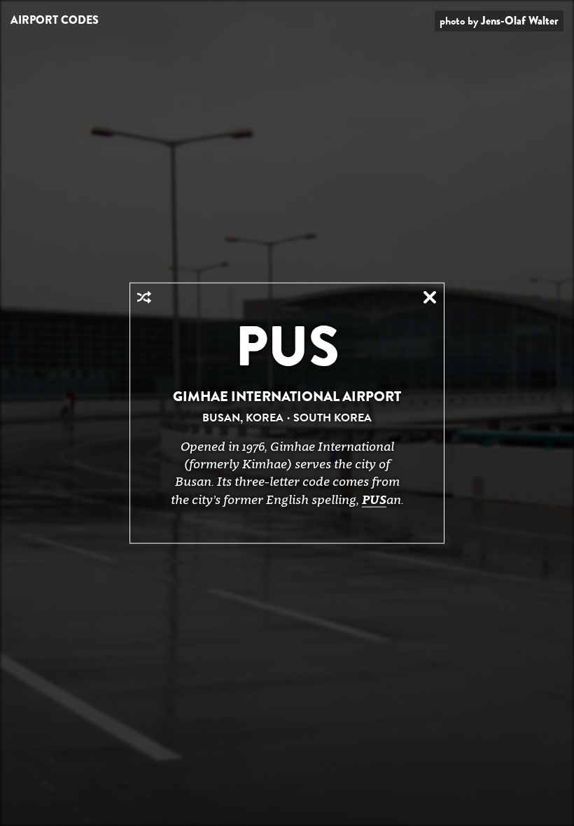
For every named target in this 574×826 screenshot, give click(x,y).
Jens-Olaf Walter (520, 21)
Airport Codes (54, 20)
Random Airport (144, 298)
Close (430, 298)
